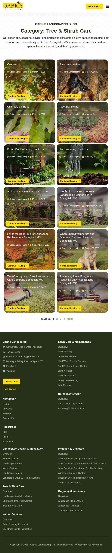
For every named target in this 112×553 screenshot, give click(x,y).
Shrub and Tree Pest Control (17, 501)
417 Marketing (94, 544)
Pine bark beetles (70, 64)
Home (6, 404)
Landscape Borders (13, 463)
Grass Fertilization (67, 356)
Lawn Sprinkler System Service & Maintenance (82, 463)
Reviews (7, 413)
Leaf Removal (65, 385)
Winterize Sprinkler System (72, 473)
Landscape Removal (68, 505)
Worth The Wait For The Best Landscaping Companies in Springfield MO (77, 195)
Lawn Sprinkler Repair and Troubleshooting (80, 468)
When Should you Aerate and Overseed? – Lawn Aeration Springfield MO (77, 237)
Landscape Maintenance (70, 501)
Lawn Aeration (65, 371)
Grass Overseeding (68, 380)
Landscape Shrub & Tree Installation (21, 478)
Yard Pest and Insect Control (72, 366)
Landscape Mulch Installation (17, 496)
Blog (5, 432)
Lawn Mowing (65, 351)
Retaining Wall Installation (71, 408)
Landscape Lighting (12, 473)
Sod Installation (10, 458)
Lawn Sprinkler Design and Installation (77, 458)
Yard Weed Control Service (72, 361)
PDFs (5, 436)
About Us (7, 408)
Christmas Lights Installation (17, 529)
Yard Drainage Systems (70, 482)
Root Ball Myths (69, 106)
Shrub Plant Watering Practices (25, 149)
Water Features (10, 468)
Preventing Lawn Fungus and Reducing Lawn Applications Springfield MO (77, 279)
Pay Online (8, 441)
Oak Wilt (12, 64)
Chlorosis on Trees (18, 106)
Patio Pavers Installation (70, 403)
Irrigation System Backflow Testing (75, 478)
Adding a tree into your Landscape (27, 191)
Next (70, 318)
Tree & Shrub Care (12, 505)
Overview (63, 347)
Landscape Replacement (70, 510)
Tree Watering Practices (74, 149)
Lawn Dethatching (67, 375)
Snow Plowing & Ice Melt (15, 524)
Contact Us (8, 418)
